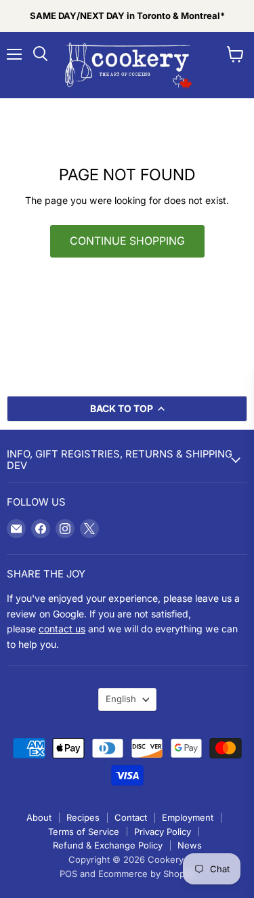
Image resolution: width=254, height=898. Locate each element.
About (38, 817)
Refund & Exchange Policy (108, 845)
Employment (187, 817)
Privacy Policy (162, 831)
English (121, 698)
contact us (62, 628)
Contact (130, 817)
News (189, 845)
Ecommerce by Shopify (146, 873)
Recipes (83, 817)
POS (68, 873)
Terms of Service (83, 831)
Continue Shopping (127, 240)
